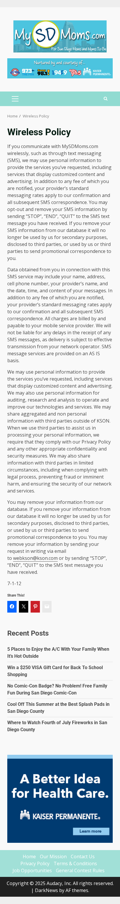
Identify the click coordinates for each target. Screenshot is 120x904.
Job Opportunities (32, 870)
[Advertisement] (60, 68)
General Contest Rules (80, 870)
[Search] (105, 98)
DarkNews (46, 890)
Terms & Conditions (75, 863)
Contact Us (83, 856)
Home (29, 856)
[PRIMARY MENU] (15, 99)
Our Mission (53, 856)
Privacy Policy (35, 863)
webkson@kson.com (35, 558)
